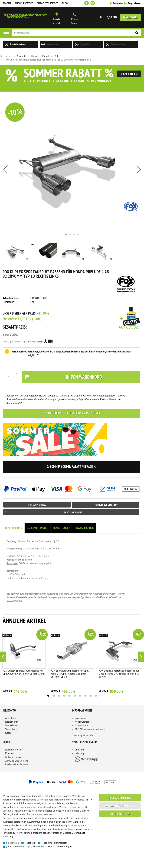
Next (141, 657)
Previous (3, 657)
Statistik (31, 843)
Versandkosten (35, 341)
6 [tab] (74, 696)
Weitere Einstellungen (60, 846)
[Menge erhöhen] (16, 374)
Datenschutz (81, 725)
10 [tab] (95, 696)
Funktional (39, 846)
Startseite (19, 56)
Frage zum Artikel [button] (37, 504)
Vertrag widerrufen (84, 735)
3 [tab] (59, 696)
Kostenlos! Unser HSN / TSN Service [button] (74, 413)
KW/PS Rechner (85, 528)
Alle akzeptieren (120, 798)
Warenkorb (130, 18)
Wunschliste (11, 725)
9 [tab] (90, 696)
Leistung (79, 753)
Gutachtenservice (47, 3)
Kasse (8, 733)
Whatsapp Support (73, 512)
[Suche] (137, 33)
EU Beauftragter (37, 528)
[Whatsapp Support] (92, 3)
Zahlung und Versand (16, 761)
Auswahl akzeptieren (120, 806)
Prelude (46, 56)
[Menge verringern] (16, 380)
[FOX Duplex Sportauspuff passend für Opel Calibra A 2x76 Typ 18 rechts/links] (24, 650)
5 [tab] (69, 696)
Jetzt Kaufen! (129, 74)
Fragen (7, 3)
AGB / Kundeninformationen (90, 729)
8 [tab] (85, 696)
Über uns (79, 750)
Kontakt (9, 753)
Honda (34, 56)
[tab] (14, 528)
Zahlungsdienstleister (55, 843)
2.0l (56, 56)
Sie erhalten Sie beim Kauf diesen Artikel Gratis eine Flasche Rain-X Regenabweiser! (130, 317)
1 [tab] (48, 696)
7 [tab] (80, 696)
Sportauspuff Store (25, 17)
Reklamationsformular (17, 764)
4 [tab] (64, 696)
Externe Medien (16, 846)
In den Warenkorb (84, 377)
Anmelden (10, 718)
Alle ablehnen (120, 814)
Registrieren (11, 722)
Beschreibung (13, 528)
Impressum (80, 718)
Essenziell (13, 843)
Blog (65, 3)
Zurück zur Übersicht (106, 505)
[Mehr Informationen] (72, 782)
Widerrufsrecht (82, 722)
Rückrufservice (24, 3)
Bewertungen (61, 528)
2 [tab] (53, 696)
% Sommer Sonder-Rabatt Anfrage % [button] (71, 467)
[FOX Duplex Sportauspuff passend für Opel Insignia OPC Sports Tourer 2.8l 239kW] (120, 650)
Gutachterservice (14, 757)
